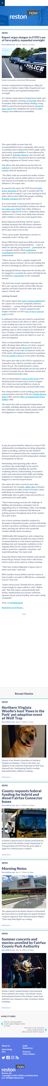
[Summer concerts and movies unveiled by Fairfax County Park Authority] (24, 970)
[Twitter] (3, 1057)
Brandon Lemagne (10, 199)
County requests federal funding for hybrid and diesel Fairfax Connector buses (22, 796)
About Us (6, 1046)
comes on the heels (29, 379)
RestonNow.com (8, 45)
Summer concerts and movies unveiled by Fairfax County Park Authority (24, 942)
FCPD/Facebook (16, 603)
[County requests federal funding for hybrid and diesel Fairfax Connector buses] (24, 823)
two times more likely (11, 209)
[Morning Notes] (24, 891)
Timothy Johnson (20, 155)
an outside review (14, 356)
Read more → (7, 777)
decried (26, 348)
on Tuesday (31, 101)
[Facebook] (8, 1057)
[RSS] (17, 1057)
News (5, 33)
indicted (5, 168)
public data (30, 487)
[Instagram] (12, 1057)
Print (24, 614)
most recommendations (32, 301)
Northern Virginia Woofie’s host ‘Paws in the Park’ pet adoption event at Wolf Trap (23, 712)
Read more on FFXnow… (13, 608)
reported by (19, 276)
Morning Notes (14, 868)
